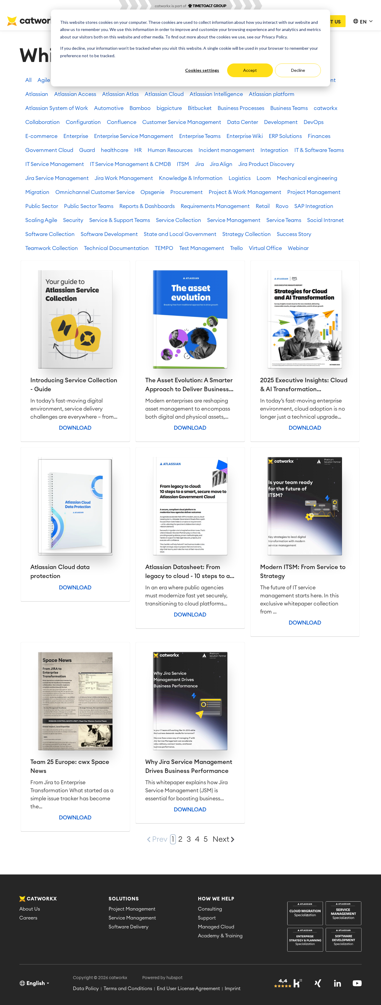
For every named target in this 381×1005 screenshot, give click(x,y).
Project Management (314, 192)
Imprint (233, 988)
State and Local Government (180, 234)
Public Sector (41, 206)
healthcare (114, 150)
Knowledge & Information (191, 178)
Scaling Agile (41, 220)
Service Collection (178, 220)
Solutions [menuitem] (124, 899)
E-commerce (41, 136)
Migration (37, 192)
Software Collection (50, 234)
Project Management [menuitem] (132, 909)
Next (221, 839)
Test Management (201, 248)
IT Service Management (54, 164)
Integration (274, 150)
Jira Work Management (124, 178)
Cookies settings (202, 70)
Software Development (109, 234)
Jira (199, 164)
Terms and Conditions (128, 988)
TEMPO (164, 248)
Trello (236, 248)
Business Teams (289, 108)
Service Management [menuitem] (132, 918)
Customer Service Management (181, 122)
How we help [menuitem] (216, 899)
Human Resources (170, 150)
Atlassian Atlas (120, 94)
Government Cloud (49, 150)
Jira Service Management (57, 178)
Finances (319, 136)
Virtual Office (265, 248)
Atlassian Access (75, 94)
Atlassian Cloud (164, 94)
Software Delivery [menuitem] (129, 927)
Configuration (83, 122)
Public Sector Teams (88, 206)
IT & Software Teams (319, 150)
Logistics (240, 178)
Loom (264, 178)
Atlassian (36, 94)
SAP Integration (313, 206)
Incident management (226, 150)
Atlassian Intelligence (216, 94)
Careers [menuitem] (28, 918)
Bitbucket (200, 108)
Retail (263, 206)
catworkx (325, 108)
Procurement (186, 192)
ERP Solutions (285, 136)
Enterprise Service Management (133, 136)
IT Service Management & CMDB (130, 164)
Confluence (121, 122)
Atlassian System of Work (56, 108)
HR (138, 150)
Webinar (298, 248)
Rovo (282, 206)
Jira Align (221, 164)
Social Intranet (325, 220)
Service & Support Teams (119, 220)
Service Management (233, 220)
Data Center (242, 122)
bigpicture (169, 108)
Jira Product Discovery (266, 164)
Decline (298, 70)
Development (281, 122)
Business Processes (241, 108)
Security (73, 220)
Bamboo (140, 108)
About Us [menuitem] (29, 909)
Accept (250, 70)
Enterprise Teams (200, 136)
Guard (87, 150)
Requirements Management (215, 206)
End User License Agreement (188, 988)
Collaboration (42, 122)
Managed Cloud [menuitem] (216, 927)
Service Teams (283, 220)
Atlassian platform (271, 94)
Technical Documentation (116, 248)
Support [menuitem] (207, 918)
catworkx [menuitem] (42, 899)
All (28, 80)
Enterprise (75, 136)
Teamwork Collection (51, 248)
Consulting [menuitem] (210, 909)
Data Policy (86, 988)
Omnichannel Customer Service (95, 192)
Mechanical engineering (307, 178)
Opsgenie (152, 192)
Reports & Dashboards (147, 206)
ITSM (183, 164)
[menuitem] (324, 927)
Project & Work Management (245, 192)
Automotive (109, 108)
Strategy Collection (246, 234)
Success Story (294, 234)
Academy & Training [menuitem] (220, 935)
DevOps (314, 122)
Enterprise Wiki (245, 136)
